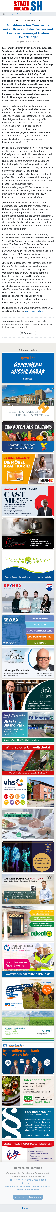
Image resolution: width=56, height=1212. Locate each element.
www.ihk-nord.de (34, 311)
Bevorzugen (29, 333)
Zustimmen (35, 1197)
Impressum (28, 1208)
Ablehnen (20, 1197)
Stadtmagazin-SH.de (13, 14)
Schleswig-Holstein (29, 14)
